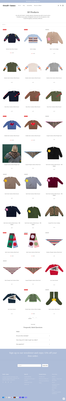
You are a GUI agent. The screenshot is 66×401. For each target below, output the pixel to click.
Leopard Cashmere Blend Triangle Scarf (54, 135)
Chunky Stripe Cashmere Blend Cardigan (33, 309)
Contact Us (41, 376)
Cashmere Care (28, 382)
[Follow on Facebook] (3, 382)
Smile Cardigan (33, 49)
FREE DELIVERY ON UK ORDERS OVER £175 (33, 1)
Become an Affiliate (37, 5)
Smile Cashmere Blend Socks (54, 309)
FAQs (40, 382)
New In (19, 5)
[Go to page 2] (36, 317)
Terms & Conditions (44, 380)
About (53, 382)
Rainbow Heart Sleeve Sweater (12, 49)
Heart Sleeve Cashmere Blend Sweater (12, 106)
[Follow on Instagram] (5, 382)
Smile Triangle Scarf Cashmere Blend (12, 280)
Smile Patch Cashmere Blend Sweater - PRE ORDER (54, 165)
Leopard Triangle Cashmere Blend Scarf (33, 164)
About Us (26, 384)
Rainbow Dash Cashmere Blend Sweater (11, 77)
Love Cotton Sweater (54, 280)
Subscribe (45, 365)
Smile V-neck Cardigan (54, 49)
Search (53, 376)
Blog (53, 390)
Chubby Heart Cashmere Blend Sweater (11, 135)
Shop (24, 5)
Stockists (54, 388)
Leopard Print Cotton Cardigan (54, 222)
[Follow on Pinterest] (8, 382)
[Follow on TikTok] (11, 382)
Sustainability (29, 5)
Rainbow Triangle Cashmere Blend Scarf (54, 252)
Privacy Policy (54, 374)
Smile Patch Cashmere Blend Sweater (12, 193)
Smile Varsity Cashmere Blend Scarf (12, 252)
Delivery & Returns (43, 378)
